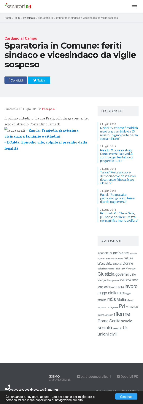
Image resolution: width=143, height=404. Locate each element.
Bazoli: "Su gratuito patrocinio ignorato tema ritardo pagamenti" (117, 198)
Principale (29, 18)
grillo (133, 274)
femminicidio (109, 268)
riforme (122, 313)
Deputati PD (129, 376)
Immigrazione (113, 280)
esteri (101, 268)
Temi (17, 18)
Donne (128, 263)
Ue (125, 327)
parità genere (112, 307)
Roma (103, 320)
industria (125, 280)
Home (8, 18)
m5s (111, 299)
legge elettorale (111, 292)
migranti (130, 300)
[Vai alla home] (18, 6)
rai (127, 306)
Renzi (134, 306)
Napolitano (102, 307)
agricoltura (105, 252)
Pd (122, 306)
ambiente (121, 253)
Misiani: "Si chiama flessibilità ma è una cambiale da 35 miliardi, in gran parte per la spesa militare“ (119, 133)
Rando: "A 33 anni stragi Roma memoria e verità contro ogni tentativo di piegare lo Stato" (116, 155)
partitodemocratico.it (95, 376)
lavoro (131, 286)
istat (134, 279)
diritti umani (117, 263)
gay (133, 268)
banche (101, 258)
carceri (119, 258)
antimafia (133, 253)
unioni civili (107, 333)
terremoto (117, 328)
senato (105, 327)
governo (122, 274)
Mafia (121, 299)
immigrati (103, 280)
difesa (101, 263)
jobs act (103, 286)
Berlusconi (110, 258)
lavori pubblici (116, 287)
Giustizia (106, 273)
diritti (109, 263)
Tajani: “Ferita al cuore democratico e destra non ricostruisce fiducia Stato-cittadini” (118, 178)
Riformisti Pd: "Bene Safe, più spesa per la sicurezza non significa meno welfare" (119, 217)
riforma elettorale (105, 314)
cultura (128, 258)
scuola (126, 320)
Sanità (114, 320)
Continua (126, 396)
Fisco (128, 268)
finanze (120, 268)
